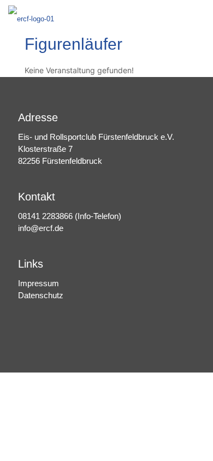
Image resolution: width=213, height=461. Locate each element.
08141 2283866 (45, 216)
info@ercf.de (40, 228)
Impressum (38, 283)
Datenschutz (40, 295)
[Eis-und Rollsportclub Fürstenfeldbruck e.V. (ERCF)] (31, 16)
